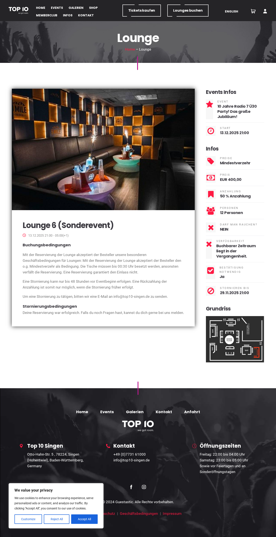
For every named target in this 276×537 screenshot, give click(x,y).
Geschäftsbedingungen (139, 513)
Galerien (135, 411)
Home (130, 49)
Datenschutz (105, 513)
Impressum (172, 513)
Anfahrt (192, 411)
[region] (56, 505)
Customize (28, 519)
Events (107, 411)
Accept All (84, 519)
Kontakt (164, 411)
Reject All (57, 519)
